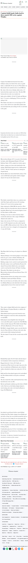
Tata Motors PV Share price (7, 483)
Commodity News (5, 526)
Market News (17, 524)
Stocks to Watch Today (14, 490)
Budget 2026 (15, 532)
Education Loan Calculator (7, 512)
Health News (15, 530)
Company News (10, 524)
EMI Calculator (5, 507)
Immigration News (13, 526)
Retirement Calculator (20, 507)
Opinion (10, 530)
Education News (5, 530)
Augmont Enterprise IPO (16, 492)
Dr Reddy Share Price (6, 485)
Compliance (4, 540)
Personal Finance (5, 528)
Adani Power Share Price (6, 481)
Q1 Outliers (9, 496)
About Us (10, 536)
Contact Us (10, 540)
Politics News (9, 532)
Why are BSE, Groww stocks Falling (19, 498)
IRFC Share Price (15, 481)
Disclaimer (4, 538)
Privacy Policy (19, 536)
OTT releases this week (6, 492)
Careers (3, 542)
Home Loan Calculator (15, 510)
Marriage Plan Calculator (17, 512)
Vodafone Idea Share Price (16, 485)
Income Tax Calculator (6, 505)
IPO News (22, 524)
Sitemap (22, 540)
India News (5, 11)
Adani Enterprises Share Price (18, 478)
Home (2, 11)
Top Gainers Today (22, 494)
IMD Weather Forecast (6, 494)
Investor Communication (11, 538)
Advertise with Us (16, 540)
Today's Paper (4, 536)
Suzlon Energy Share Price (6, 478)
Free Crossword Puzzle (6, 519)
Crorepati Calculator (15, 505)
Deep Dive (4, 496)
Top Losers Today (15, 494)
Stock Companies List (6, 517)
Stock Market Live (5, 490)
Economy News (22, 530)
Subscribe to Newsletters (15, 517)
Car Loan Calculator (5, 510)
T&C (14, 536)
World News (19, 528)
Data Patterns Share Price (6, 498)
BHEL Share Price (16, 483)
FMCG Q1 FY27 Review (17, 496)
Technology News (13, 528)
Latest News (4, 524)
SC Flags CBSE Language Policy (7, 500)
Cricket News (20, 526)
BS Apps (7, 542)
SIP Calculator (11, 507)
